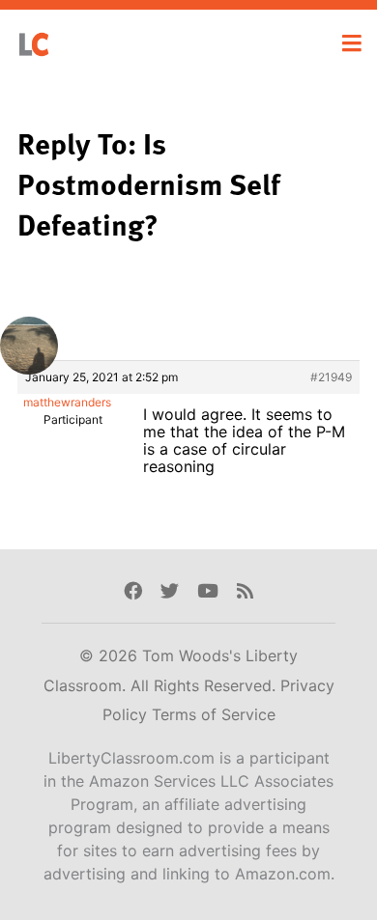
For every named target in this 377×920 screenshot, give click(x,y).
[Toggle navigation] (352, 43)
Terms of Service (214, 714)
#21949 (331, 377)
